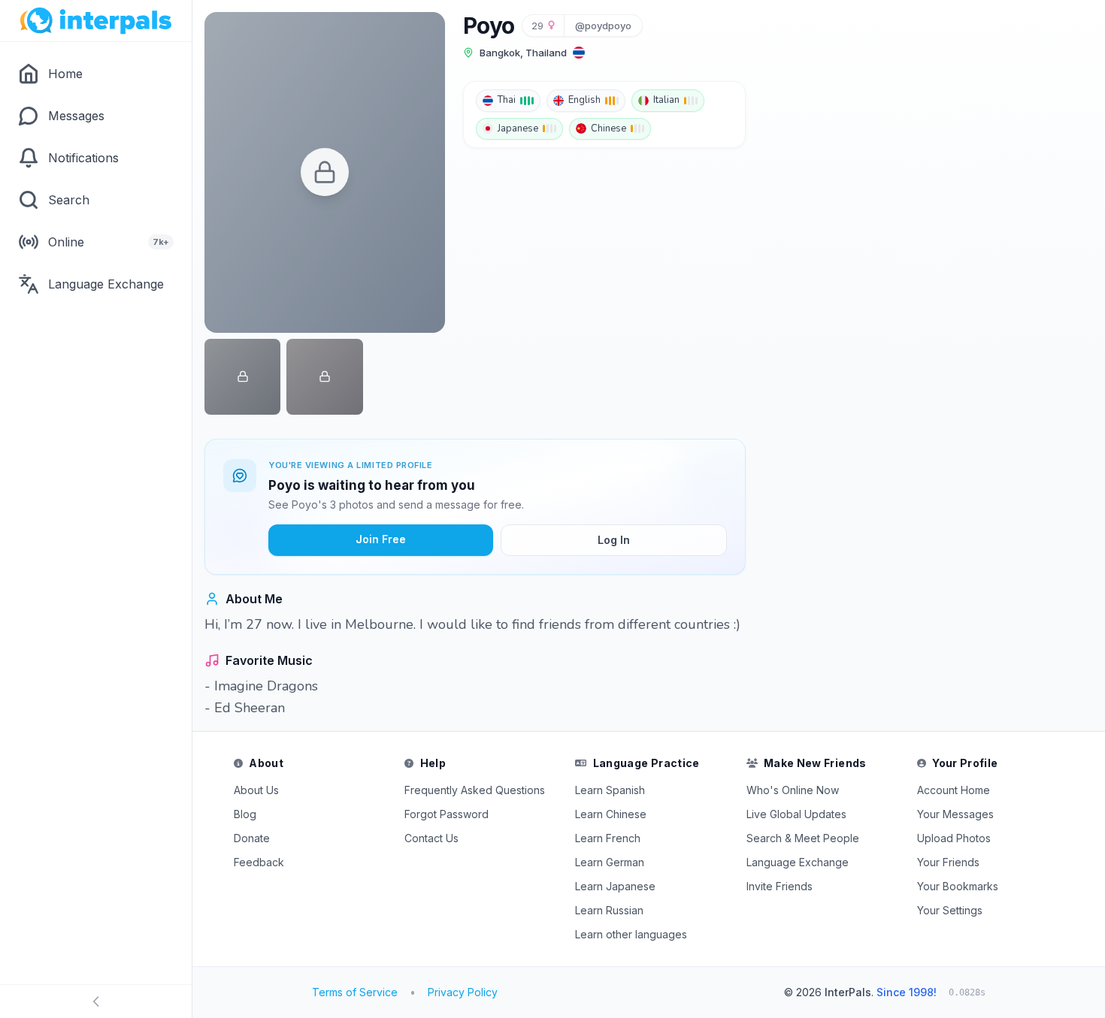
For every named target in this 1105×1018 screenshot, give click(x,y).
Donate (252, 838)
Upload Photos (954, 838)
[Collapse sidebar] (96, 1001)
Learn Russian (609, 910)
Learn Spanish (610, 790)
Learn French (607, 838)
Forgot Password (446, 814)
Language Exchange (797, 862)
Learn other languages (631, 934)
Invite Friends (779, 886)
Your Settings (949, 910)
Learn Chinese (610, 814)
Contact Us (431, 838)
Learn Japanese (615, 886)
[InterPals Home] (96, 21)
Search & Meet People (802, 838)
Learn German (609, 862)
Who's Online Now (792, 790)
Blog (245, 814)
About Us (256, 790)
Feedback (259, 862)
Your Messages (955, 814)
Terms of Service (355, 992)
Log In (614, 539)
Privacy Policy (463, 992)
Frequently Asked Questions (474, 790)
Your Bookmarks (957, 886)
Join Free (381, 539)
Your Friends (948, 862)
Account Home (953, 790)
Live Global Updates (796, 814)
